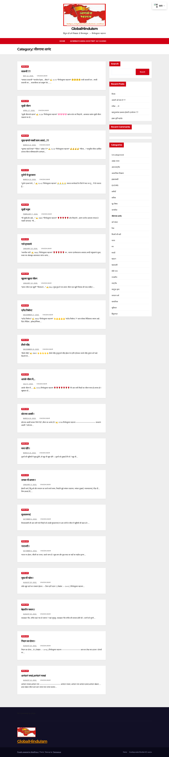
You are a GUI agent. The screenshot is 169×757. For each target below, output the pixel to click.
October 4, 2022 (30, 519)
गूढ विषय (114, 204)
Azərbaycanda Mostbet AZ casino (88, 41)
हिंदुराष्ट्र (115, 314)
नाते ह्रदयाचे (26, 244)
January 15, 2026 (30, 248)
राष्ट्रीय (114, 283)
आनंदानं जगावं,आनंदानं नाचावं (33, 675)
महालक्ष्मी (114, 265)
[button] (151, 41)
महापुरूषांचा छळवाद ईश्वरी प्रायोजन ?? (125, 112)
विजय (113, 94)
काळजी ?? (25, 71)
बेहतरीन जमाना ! (28, 609)
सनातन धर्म (115, 295)
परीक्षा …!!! (115, 106)
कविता (114, 198)
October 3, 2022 (30, 551)
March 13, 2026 (29, 179)
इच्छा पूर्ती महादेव (117, 118)
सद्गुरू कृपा (115, 289)
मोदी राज (114, 271)
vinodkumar (42, 76)
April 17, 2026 (29, 110)
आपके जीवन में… (28, 379)
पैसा (113, 228)
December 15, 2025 (31, 349)
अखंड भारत (115, 161)
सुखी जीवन (25, 105)
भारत (113, 240)
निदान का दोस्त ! (28, 641)
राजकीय (114, 277)
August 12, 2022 (30, 680)
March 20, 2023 (29, 418)
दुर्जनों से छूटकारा (28, 175)
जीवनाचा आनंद (25, 66)
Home (62, 41)
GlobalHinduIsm (84, 29)
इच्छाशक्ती (115, 179)
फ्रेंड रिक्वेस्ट (26, 310)
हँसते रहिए (25, 344)
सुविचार (114, 308)
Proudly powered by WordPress (28, 752)
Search (115, 64)
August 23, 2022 (30, 646)
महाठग (114, 259)
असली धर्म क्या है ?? (118, 100)
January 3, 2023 (30, 484)
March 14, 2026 (29, 145)
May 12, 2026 (28, 76)
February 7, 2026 (30, 214)
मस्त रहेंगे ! (25, 448)
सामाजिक (115, 302)
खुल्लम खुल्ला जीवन (29, 278)
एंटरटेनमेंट (115, 185)
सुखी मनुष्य (25, 209)
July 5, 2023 (28, 384)
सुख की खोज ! (27, 577)
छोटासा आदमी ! (27, 413)
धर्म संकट (115, 222)
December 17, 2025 (31, 315)
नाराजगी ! (25, 546)
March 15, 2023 (29, 453)
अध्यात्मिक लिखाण (118, 173)
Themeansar (57, 752)
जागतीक (114, 210)
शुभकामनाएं (25, 514)
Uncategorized (118, 155)
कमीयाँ (114, 192)
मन (113, 247)
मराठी (113, 253)
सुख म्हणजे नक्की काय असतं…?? (35, 140)
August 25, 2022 (30, 582)
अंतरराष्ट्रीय (116, 167)
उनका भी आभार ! (28, 480)
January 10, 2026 (30, 283)
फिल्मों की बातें (116, 234)
